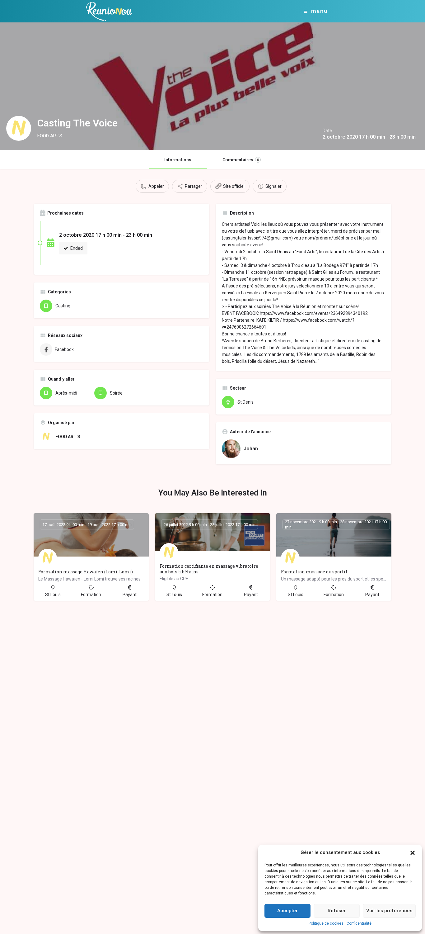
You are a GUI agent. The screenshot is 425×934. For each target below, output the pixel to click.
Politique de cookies (326, 923)
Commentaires (240, 159)
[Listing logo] (18, 128)
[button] (412, 853)
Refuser (337, 910)
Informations (177, 159)
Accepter (287, 910)
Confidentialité (359, 923)
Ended (76, 248)
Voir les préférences (389, 910)
